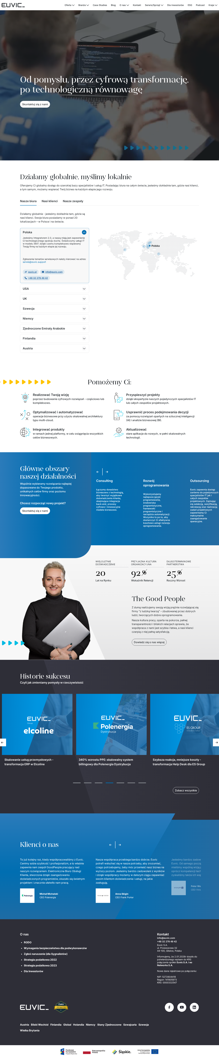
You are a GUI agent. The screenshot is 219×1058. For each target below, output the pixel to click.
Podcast (200, 5)
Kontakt (137, 5)
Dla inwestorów (175, 5)
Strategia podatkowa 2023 (40, 965)
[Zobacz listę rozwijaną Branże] (87, 5)
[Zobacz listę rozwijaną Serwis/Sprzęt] (162, 5)
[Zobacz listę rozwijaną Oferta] (73, 5)
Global (67, 1024)
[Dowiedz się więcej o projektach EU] (68, 1051)
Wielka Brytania (29, 1030)
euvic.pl (32, 271)
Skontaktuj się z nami (35, 104)
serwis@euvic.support (34, 262)
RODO (27, 942)
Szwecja (144, 1024)
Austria (24, 1024)
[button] (54, 232)
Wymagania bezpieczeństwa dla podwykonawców (55, 948)
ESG (190, 5)
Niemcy (90, 1024)
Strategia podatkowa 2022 (40, 959)
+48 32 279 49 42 (38, 278)
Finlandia (55, 1024)
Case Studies (100, 5)
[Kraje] (216, 5)
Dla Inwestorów (33, 971)
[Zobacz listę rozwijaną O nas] (127, 5)
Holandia (78, 1024)
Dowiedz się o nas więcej (149, 642)
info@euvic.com (54, 271)
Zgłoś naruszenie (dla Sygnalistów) (45, 953)
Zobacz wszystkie (186, 790)
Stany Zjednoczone (109, 1024)
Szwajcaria (130, 1024)
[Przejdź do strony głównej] (34, 1007)
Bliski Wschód (39, 1024)
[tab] (28, 202)
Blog (113, 5)
